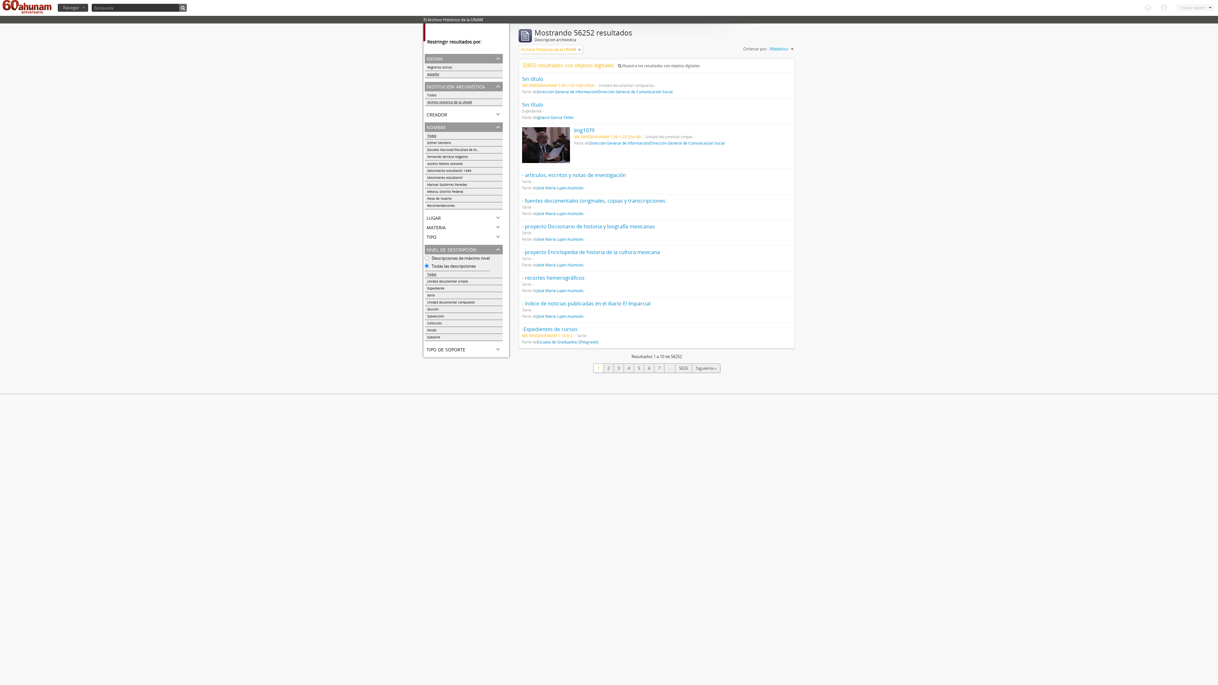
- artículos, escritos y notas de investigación (574, 175)
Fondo (431, 330)
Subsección (435, 316)
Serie (431, 295)
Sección (433, 309)
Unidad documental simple (447, 281)
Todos (431, 95)
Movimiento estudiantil (445, 177)
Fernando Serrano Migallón (447, 156)
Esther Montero (439, 142)
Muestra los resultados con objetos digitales (660, 65)
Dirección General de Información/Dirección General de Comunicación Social (605, 91)
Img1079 (584, 130)
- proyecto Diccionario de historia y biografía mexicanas (588, 226)
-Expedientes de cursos (550, 329)
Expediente (435, 288)
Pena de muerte (439, 198)
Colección (434, 323)
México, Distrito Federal (445, 191)
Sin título (532, 78)
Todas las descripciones (453, 266)
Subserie (433, 337)
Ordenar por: (755, 49)
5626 (683, 368)
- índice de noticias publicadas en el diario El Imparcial (586, 303)
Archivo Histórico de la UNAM (449, 102)
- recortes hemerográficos (553, 277)
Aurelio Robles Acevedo (445, 163)
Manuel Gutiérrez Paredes (447, 184)
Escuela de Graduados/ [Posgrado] (567, 341)
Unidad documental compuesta (451, 302)
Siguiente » (706, 368)
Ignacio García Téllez (555, 117)
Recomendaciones (441, 205)
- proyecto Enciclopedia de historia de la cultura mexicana (591, 252)
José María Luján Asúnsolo (560, 187)
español (433, 74)
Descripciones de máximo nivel (460, 258)
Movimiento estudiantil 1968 (449, 170)
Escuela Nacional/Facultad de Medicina (457, 149)
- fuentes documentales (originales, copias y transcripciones (593, 200)
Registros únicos (439, 67)
